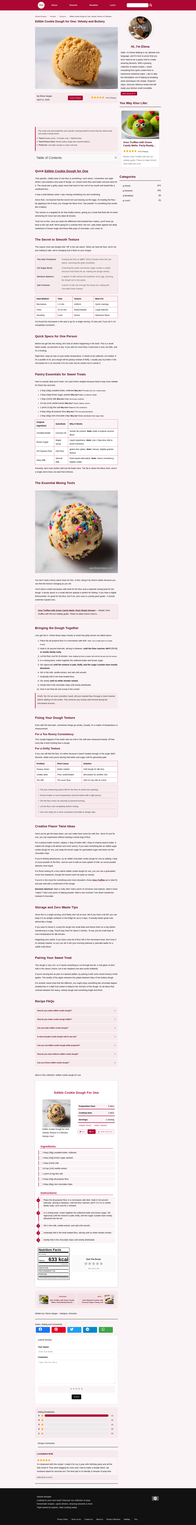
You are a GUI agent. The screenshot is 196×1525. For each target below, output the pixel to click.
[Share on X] (74, 1330)
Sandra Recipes (41, 16)
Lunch (112, 5)
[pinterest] (155, 1498)
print (83, 1132)
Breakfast (93, 5)
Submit (76, 1397)
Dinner (54, 5)
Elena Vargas (46, 96)
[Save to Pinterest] (59, 1330)
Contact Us (88, 1519)
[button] (86, 1263)
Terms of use (76, 1519)
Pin (93, 1132)
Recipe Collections (113, 1519)
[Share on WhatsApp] (106, 1330)
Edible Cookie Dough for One (66, 171)
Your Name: (43, 1347)
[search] (150, 5)
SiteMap (127, 1519)
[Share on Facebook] (43, 1330)
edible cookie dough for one (68, 1075)
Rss (136, 1519)
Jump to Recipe (75, 98)
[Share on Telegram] (90, 1330)
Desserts (73, 5)
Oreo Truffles (98, 880)
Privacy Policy (62, 1519)
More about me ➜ (128, 93)
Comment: (43, 1357)
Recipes (53, 16)
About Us (99, 1519)
